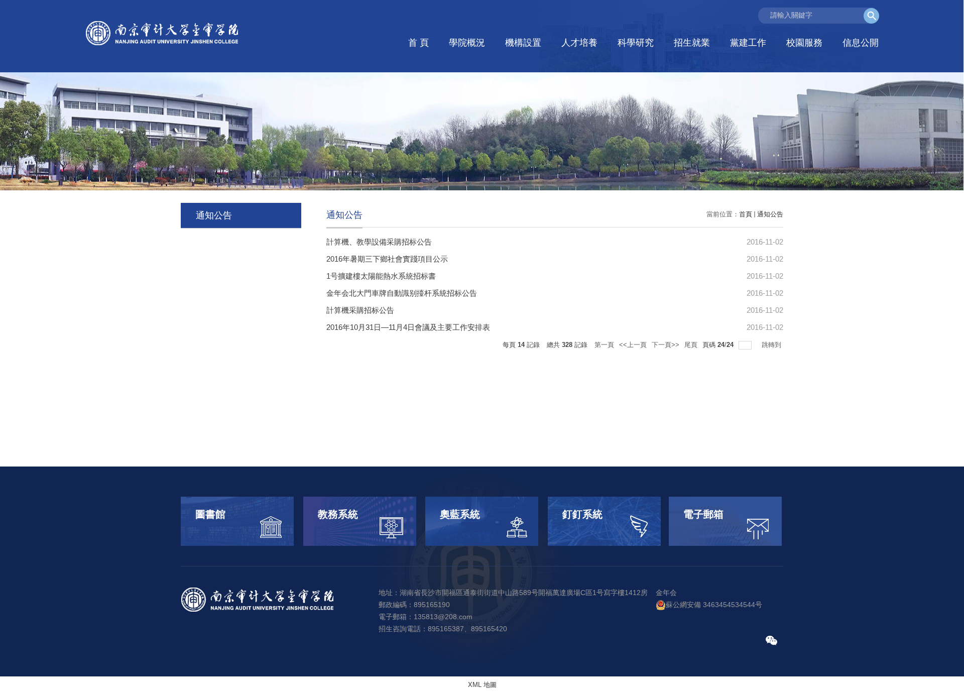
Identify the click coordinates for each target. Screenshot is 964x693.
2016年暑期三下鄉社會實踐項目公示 (387, 259)
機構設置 (523, 43)
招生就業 (692, 43)
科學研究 (636, 43)
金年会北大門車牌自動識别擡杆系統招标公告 (401, 293)
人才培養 (579, 43)
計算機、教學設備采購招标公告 (379, 242)
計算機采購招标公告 (360, 310)
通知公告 (770, 214)
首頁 (745, 214)
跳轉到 (772, 345)
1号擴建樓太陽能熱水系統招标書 (381, 276)
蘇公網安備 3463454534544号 (714, 605)
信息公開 (860, 43)
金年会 (666, 593)
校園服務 (804, 43)
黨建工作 (748, 43)
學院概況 (467, 43)
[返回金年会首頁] (163, 33)
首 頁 (418, 43)
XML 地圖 (482, 684)
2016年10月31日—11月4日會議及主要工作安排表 (408, 327)
